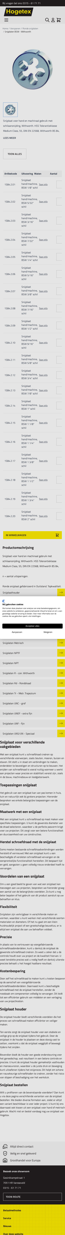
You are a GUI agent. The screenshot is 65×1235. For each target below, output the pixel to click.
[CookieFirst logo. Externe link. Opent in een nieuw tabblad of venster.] (3, 601)
